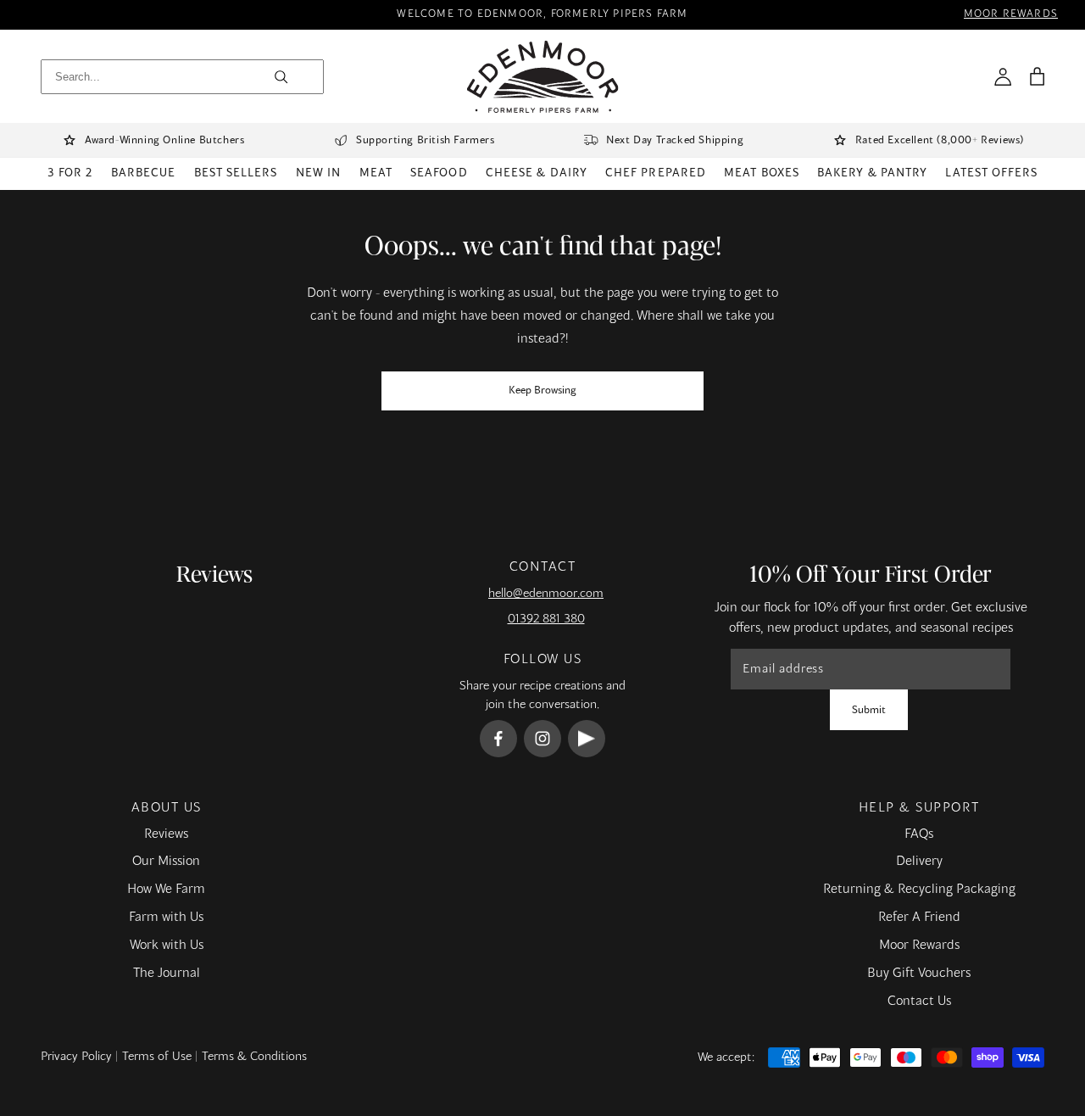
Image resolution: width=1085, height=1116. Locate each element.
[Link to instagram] (542, 738)
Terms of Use (157, 1056)
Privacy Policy (76, 1056)
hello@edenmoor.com (546, 593)
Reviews (166, 834)
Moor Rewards (919, 945)
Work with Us (166, 945)
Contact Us (919, 1001)
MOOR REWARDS (1011, 14)
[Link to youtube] (586, 738)
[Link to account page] (1003, 76)
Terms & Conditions (254, 1056)
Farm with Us (166, 917)
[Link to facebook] (498, 738)
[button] (1037, 76)
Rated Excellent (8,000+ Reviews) (939, 141)
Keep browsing (542, 391)
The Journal (166, 973)
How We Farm (166, 889)
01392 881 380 (546, 619)
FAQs (918, 834)
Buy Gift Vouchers (919, 973)
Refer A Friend (919, 917)
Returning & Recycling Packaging (919, 889)
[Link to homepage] (543, 77)
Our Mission (166, 861)
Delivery (919, 861)
